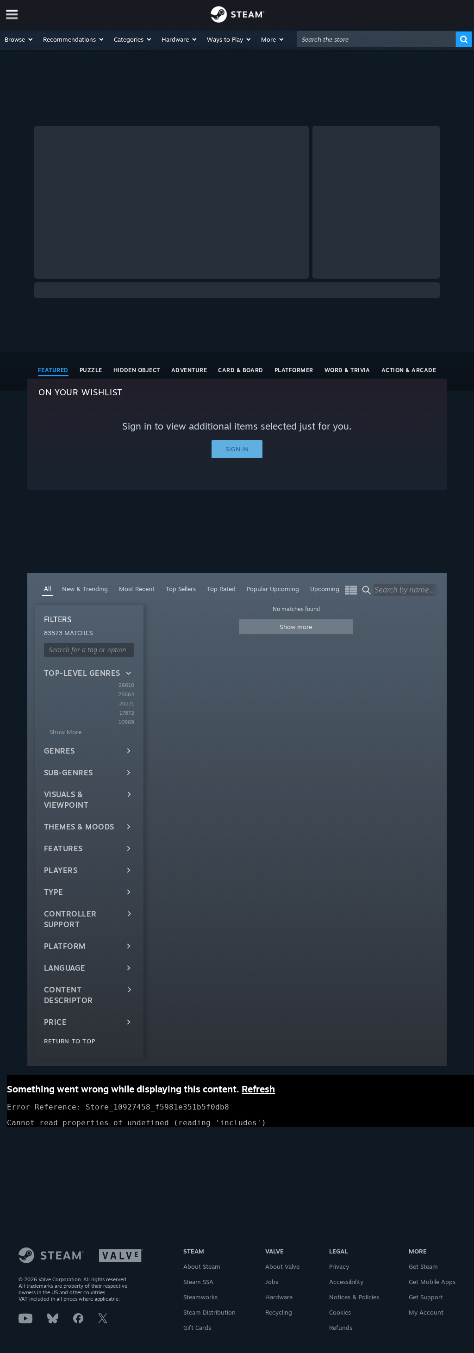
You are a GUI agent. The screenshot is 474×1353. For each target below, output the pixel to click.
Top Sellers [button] (181, 588)
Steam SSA (198, 1281)
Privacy (339, 1266)
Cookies (340, 1312)
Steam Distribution (209, 1312)
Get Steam (423, 1266)
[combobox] (376, 39)
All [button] (47, 588)
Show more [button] (296, 626)
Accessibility (346, 1281)
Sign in (237, 449)
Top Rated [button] (221, 588)
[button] (19, 39)
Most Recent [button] (137, 588)
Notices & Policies (354, 1297)
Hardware (279, 1297)
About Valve (282, 1266)
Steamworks (200, 1297)
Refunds (340, 1327)
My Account (426, 1312)
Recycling (278, 1312)
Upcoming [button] (324, 588)
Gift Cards (197, 1327)
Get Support (426, 1297)
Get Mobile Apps (432, 1281)
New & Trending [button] (85, 588)
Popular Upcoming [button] (273, 588)
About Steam (201, 1266)
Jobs (271, 1281)
